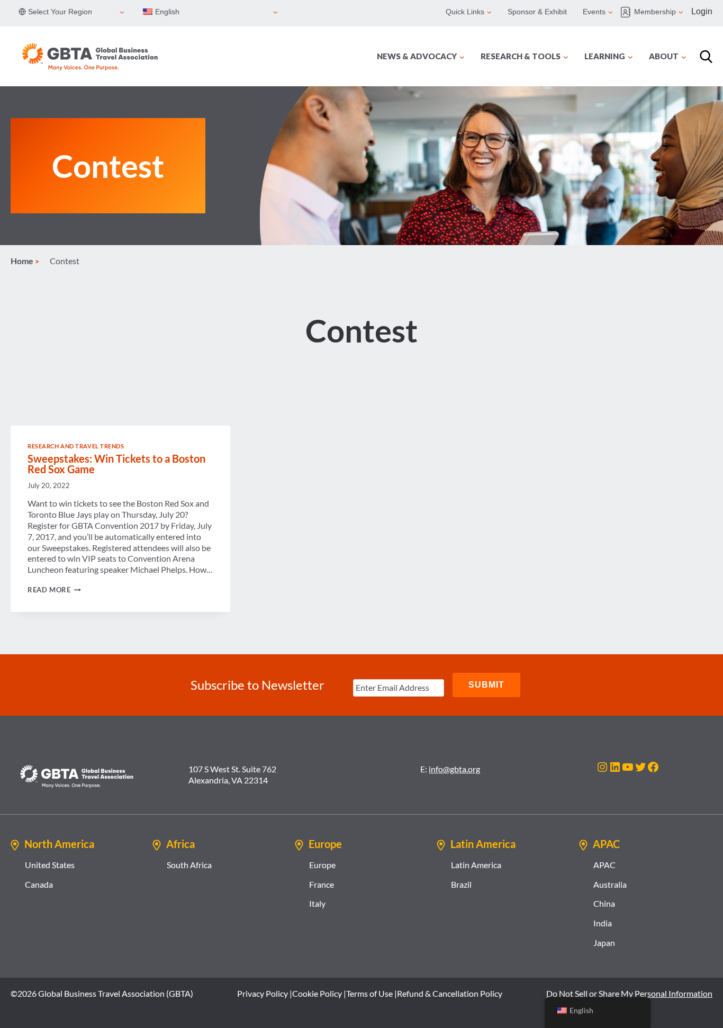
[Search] (706, 56)
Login (701, 11)
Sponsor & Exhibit (537, 11)
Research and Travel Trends (76, 446)
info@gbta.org (454, 769)
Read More (54, 589)
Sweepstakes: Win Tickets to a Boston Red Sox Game (116, 463)
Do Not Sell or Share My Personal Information (629, 993)
